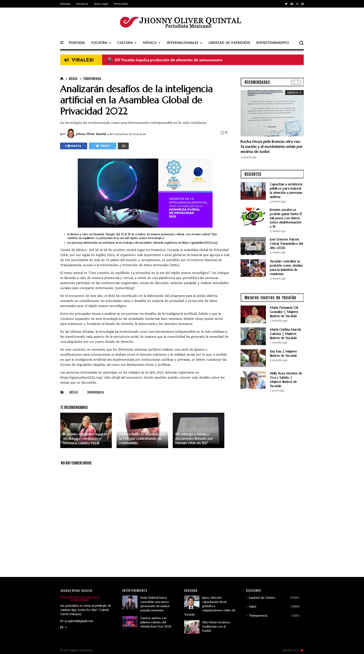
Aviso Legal (101, 3)
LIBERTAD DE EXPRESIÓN (229, 43)
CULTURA (125, 43)
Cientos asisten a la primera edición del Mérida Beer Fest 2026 (155, 622)
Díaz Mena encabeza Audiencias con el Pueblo (216, 626)
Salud (252, 606)
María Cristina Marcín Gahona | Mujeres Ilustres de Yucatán (285, 333)
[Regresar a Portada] (353, 644)
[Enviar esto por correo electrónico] (123, 146)
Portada (65, 3)
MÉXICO (150, 43)
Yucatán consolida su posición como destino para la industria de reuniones (286, 267)
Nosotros (82, 3)
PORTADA (77, 43)
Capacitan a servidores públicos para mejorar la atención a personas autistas (286, 190)
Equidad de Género (262, 597)
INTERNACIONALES (182, 43)
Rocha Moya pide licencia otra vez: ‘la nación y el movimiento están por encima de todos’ (271, 146)
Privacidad (121, 3)
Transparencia (92, 78)
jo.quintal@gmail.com (78, 621)
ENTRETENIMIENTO (272, 43)
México (73, 78)
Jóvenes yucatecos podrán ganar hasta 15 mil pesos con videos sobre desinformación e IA (286, 218)
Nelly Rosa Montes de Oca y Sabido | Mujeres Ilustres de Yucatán (286, 379)
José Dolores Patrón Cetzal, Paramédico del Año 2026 (286, 243)
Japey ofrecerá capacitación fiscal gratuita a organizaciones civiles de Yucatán (209, 606)
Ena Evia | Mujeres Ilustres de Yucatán (283, 353)
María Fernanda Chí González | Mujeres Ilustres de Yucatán (284, 312)
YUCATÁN (99, 43)
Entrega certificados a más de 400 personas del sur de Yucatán (165, 60)
